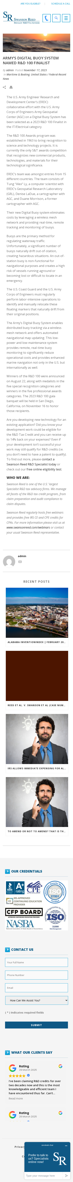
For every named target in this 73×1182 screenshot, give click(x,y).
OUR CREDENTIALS (26, 871)
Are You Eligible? (30, 3)
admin (10, 70)
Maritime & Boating (18, 74)
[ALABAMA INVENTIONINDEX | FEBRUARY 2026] (37, 613)
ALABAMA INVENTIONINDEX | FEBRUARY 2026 (37, 642)
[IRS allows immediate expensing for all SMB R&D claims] (37, 739)
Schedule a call (60, 3)
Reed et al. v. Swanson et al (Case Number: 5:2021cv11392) (38, 705)
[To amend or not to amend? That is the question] (37, 802)
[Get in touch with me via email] (20, 562)
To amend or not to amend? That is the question (38, 831)
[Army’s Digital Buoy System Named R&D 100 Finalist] (36, 43)
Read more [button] (16, 1098)
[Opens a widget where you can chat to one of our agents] (47, 1161)
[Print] (13, 87)
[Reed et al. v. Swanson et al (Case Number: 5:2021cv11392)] (37, 676)
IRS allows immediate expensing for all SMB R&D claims (38, 768)
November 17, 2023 (35, 70)
